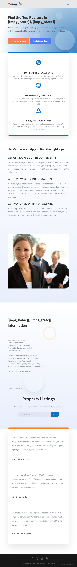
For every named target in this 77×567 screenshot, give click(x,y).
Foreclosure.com (18, 388)
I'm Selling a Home (40, 41)
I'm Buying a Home (18, 41)
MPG (73, 564)
